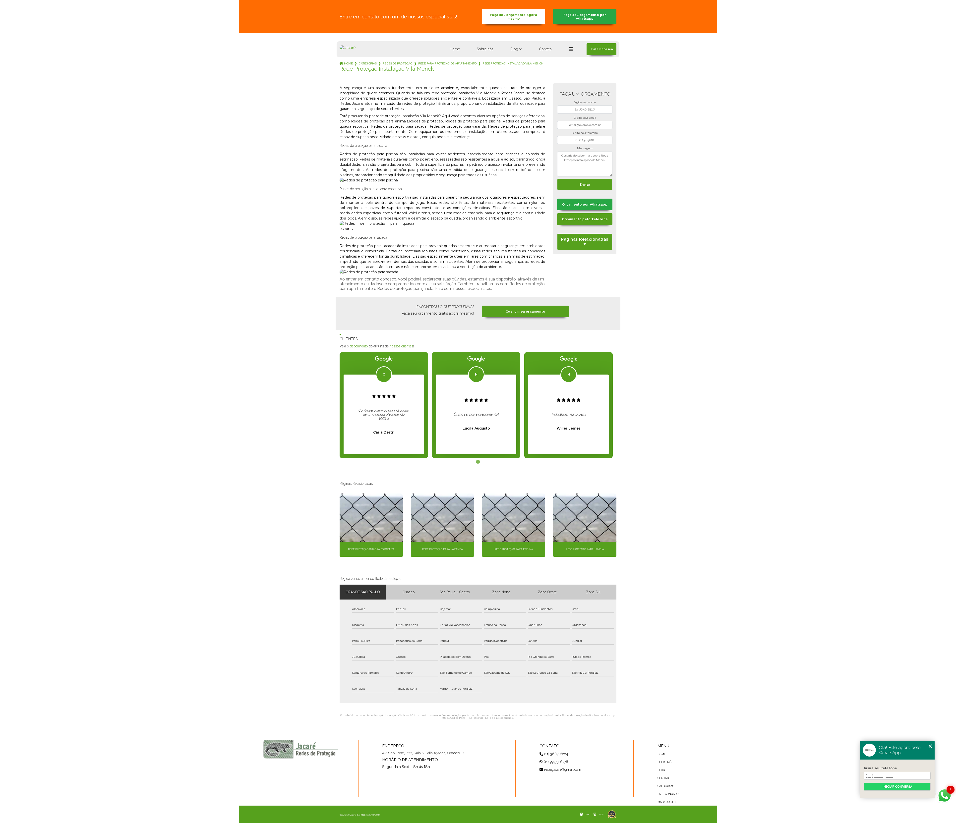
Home (455, 49)
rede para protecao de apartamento (447, 63)
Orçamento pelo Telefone (585, 219)
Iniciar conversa (897, 786)
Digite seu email (585, 117)
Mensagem (585, 148)
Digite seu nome (585, 102)
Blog (514, 49)
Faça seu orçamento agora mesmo (513, 16)
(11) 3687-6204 (556, 754)
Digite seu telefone (585, 133)
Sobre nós (485, 49)
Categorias (368, 63)
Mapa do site (666, 802)
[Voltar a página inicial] (348, 47)
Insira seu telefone (880, 768)
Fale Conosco (667, 794)
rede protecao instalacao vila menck (512, 63)
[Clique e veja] (300, 749)
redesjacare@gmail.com (562, 769)
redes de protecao (397, 63)
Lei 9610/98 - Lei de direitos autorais (491, 717)
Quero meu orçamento (525, 311)
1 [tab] (478, 461)
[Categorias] (571, 49)
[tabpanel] (384, 405)
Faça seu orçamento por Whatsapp (584, 16)
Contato (545, 49)
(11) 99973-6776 (556, 762)
